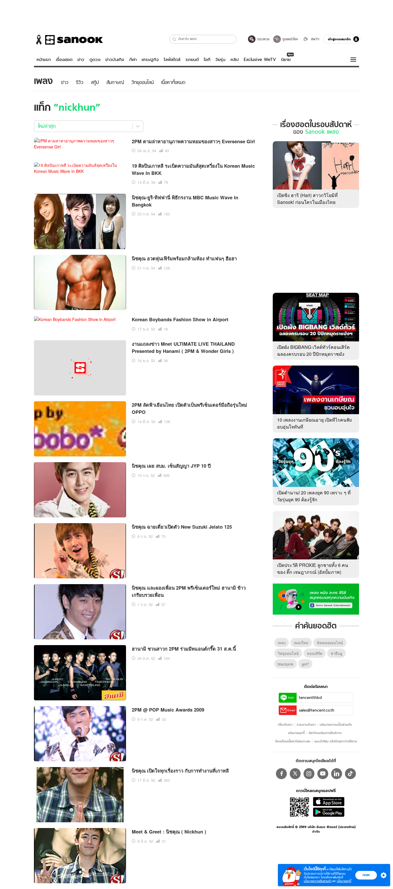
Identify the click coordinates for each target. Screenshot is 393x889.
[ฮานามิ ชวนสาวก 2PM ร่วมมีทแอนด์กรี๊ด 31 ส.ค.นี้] (80, 672)
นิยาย (286, 59)
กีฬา (133, 59)
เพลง (281, 642)
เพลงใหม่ (301, 642)
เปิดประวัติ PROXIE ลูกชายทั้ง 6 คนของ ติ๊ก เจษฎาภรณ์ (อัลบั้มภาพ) (312, 568)
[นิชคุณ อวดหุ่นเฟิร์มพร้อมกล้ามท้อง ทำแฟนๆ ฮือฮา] (80, 281)
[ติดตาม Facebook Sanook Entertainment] (316, 598)
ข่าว (80, 59)
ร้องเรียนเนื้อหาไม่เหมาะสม (292, 741)
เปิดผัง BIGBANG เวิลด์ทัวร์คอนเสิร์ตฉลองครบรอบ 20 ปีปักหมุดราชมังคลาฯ (313, 354)
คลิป (234, 59)
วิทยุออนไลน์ (288, 653)
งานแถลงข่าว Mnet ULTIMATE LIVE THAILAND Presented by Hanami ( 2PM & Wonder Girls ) (183, 347)
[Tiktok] (350, 773)
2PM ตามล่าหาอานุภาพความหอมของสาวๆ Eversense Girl (193, 141)
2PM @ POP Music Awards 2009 (168, 709)
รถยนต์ (192, 59)
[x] (295, 773)
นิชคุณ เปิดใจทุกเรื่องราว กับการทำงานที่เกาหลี (180, 770)
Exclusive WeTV (260, 59)
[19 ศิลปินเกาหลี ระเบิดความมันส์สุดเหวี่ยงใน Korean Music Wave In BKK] (80, 167)
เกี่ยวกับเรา (285, 724)
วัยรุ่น (220, 59)
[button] (174, 39)
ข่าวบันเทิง (114, 59)
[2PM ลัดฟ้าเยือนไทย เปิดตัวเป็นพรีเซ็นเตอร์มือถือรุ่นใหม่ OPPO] (80, 428)
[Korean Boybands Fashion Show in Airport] (75, 319)
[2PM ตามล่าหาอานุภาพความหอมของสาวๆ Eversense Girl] (80, 143)
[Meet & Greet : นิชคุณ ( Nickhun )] (80, 855)
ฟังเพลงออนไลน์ (330, 642)
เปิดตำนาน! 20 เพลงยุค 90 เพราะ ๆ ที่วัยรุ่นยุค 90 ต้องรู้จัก (314, 496)
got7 (305, 664)
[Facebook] (281, 773)
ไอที (207, 59)
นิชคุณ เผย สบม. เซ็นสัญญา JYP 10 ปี (171, 465)
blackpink (285, 664)
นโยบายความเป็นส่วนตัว (336, 724)
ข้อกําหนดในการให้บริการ (325, 733)
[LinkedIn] (336, 773)
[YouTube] (322, 773)
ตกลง (366, 875)
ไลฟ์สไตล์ (172, 59)
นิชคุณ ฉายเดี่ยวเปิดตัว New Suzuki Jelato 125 (182, 526)
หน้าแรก (44, 59)
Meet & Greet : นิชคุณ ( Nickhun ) (169, 831)
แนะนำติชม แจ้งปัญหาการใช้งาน (335, 741)
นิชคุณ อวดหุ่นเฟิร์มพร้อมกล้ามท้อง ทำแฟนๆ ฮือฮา (184, 258)
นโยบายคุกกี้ (296, 733)
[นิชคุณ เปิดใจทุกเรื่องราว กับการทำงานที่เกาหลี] (80, 794)
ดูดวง (94, 59)
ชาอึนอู (336, 653)
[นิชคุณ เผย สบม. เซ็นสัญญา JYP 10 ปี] (80, 489)
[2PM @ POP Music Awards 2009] (80, 733)
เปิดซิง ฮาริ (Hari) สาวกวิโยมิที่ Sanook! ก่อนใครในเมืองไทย (307, 198)
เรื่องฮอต (64, 59)
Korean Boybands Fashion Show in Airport (180, 319)
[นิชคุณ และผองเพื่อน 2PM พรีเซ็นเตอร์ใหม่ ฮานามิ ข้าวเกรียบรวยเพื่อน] (80, 611)
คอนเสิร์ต (314, 653)
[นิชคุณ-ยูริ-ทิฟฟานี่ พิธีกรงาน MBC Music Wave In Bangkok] (80, 220)
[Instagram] (309, 773)
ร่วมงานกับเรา (306, 724)
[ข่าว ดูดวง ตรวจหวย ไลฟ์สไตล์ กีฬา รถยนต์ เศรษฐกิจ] (68, 40)
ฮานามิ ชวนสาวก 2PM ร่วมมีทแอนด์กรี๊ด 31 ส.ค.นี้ (184, 648)
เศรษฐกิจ (150, 59)
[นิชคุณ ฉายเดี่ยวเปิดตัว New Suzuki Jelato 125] (80, 550)
